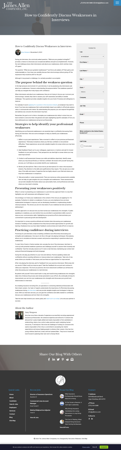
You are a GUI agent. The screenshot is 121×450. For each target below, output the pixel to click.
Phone (82, 122)
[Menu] (117, 3)
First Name (84, 62)
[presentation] (92, 146)
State (82, 87)
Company (83, 97)
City (82, 79)
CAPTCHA (83, 141)
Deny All (94, 447)
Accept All (104, 447)
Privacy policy (86, 447)
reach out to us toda (52, 298)
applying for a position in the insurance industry (43, 105)
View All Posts (64, 427)
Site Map (84, 438)
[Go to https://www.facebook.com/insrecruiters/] (89, 419)
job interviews (31, 290)
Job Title (83, 106)
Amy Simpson (25, 52)
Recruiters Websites (74, 438)
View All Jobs (34, 417)
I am (81, 52)
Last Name (84, 70)
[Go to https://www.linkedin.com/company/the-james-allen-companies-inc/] (92, 419)
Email (82, 114)
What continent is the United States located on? (91, 132)
